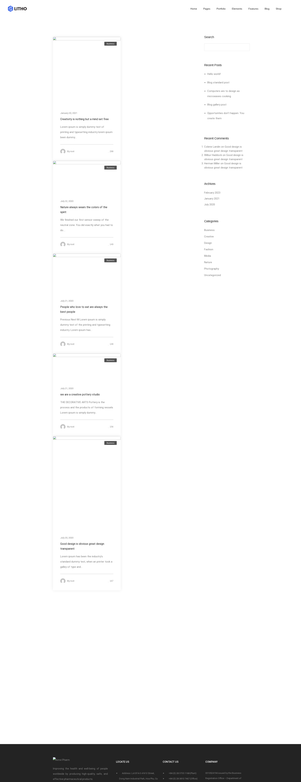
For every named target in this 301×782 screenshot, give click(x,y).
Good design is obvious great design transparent (82, 546)
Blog (267, 8)
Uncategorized (212, 275)
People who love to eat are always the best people (84, 309)
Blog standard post (218, 82)
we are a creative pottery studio (80, 394)
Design (208, 243)
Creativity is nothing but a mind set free (84, 119)
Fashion (208, 249)
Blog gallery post (216, 104)
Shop (278, 8)
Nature (208, 262)
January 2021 (211, 198)
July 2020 (209, 204)
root (72, 151)
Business (110, 44)
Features (253, 8)
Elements (237, 8)
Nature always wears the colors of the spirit (83, 209)
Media (207, 255)
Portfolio (221, 8)
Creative (209, 236)
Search (209, 37)
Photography (211, 268)
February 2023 (212, 192)
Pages (206, 8)
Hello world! (214, 74)
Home (193, 8)
